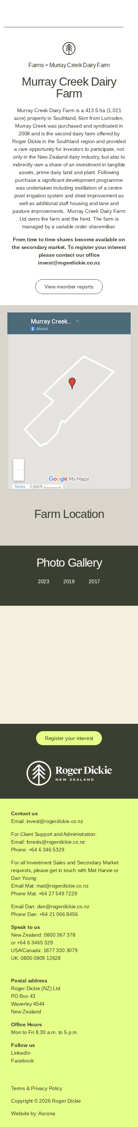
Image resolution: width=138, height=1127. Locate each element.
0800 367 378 (59, 935)
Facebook (22, 1061)
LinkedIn (20, 1053)
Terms (18, 1088)
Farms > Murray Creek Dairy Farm (68, 65)
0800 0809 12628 (41, 958)
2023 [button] (43, 581)
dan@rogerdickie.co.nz (63, 906)
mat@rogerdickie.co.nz (62, 886)
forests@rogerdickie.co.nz (55, 842)
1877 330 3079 (60, 950)
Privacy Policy (46, 1088)
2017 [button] (94, 581)
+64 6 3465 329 (35, 942)
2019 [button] (69, 581)
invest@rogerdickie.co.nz (69, 263)
